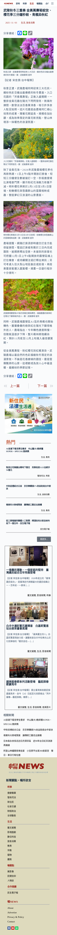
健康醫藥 (11, 793)
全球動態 (11, 815)
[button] (44, 539)
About (10, 908)
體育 (9, 859)
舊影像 (10, 871)
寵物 (9, 855)
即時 (18, 4)
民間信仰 (11, 876)
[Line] (16, 928)
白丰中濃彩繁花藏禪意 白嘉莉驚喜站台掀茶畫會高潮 (27, 627)
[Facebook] (9, 928)
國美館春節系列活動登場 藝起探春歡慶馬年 (27, 683)
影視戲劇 (11, 832)
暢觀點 (40, 4)
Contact (11, 921)
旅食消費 (30, 23)
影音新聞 (41, 595)
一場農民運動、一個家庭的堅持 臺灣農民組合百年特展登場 (27, 571)
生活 (32, 4)
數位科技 (11, 837)
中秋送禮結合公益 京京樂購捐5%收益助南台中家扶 (28, 730)
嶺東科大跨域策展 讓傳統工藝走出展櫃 (24, 505)
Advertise (12, 912)
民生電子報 (45, 529)
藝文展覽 (31, 595)
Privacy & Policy (15, 917)
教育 (48, 457)
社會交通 (11, 806)
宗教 (9, 850)
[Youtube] (12, 928)
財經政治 (11, 811)
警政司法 (41, 476)
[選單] (52, 3)
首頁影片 (46, 707)
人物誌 (10, 880)
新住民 (10, 802)
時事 (25, 4)
